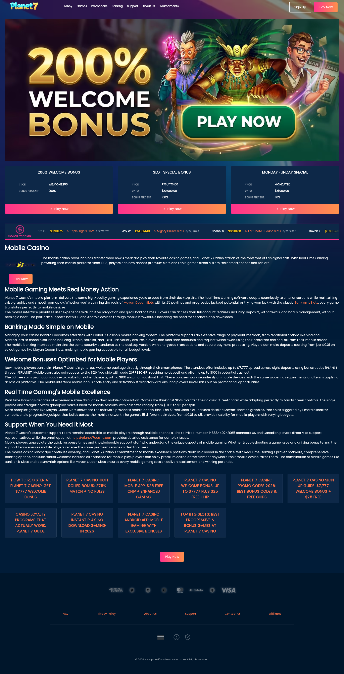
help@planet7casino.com (91, 437)
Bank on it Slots (306, 302)
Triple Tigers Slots (66, 231)
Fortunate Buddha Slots (248, 231)
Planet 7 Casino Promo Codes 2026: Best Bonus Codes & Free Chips (257, 488)
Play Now (325, 7)
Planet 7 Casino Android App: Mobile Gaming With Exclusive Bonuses (144, 523)
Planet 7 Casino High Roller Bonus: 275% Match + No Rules (87, 486)
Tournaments (169, 6)
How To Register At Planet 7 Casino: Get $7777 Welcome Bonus (30, 488)
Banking (117, 6)
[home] (32, 11)
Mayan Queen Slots (139, 302)
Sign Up (300, 7)
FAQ (65, 614)
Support (132, 6)
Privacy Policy (106, 614)
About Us (149, 6)
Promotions (99, 6)
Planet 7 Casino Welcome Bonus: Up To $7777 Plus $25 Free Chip (200, 488)
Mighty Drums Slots (154, 231)
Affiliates (275, 614)
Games (82, 6)
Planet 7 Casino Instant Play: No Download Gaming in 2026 (87, 523)
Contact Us (233, 614)
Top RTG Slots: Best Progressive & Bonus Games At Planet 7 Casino (200, 523)
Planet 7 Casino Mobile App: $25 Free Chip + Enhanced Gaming (144, 488)
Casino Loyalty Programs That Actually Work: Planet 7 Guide (30, 523)
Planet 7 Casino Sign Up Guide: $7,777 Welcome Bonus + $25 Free (313, 488)
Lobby (68, 6)
